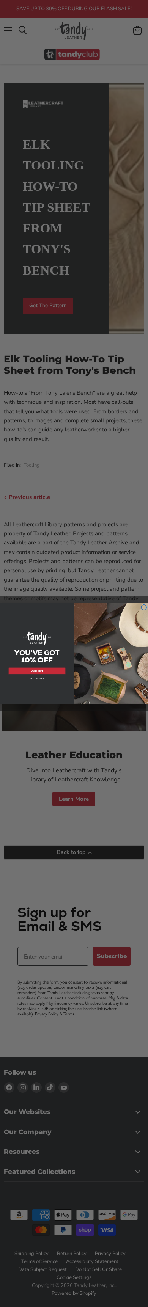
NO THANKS (37, 678)
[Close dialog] (144, 607)
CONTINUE (37, 670)
